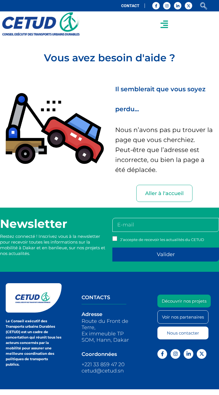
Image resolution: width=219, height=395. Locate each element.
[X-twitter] (188, 5)
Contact (130, 5)
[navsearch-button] (203, 6)
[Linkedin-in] (177, 5)
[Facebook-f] (156, 5)
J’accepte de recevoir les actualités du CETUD (162, 239)
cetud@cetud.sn (103, 371)
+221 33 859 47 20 (103, 364)
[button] (164, 24)
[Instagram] (167, 5)
